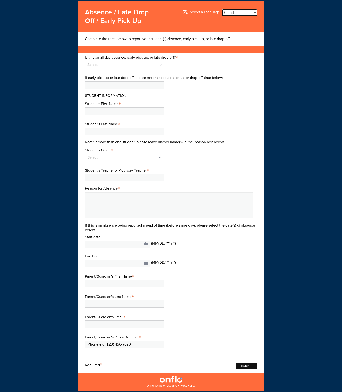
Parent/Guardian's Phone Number (112, 337)
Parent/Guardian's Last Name (108, 296)
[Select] (120, 64)
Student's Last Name (101, 124)
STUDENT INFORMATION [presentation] (105, 95)
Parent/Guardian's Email (104, 317)
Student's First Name (101, 104)
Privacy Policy (186, 386)
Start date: (93, 237)
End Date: (93, 256)
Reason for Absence (101, 188)
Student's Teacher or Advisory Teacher (116, 170)
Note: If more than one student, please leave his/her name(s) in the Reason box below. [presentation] (155, 142)
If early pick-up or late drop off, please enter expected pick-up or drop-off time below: (154, 77)
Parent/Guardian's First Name (108, 276)
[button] (146, 244)
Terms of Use (162, 386)
